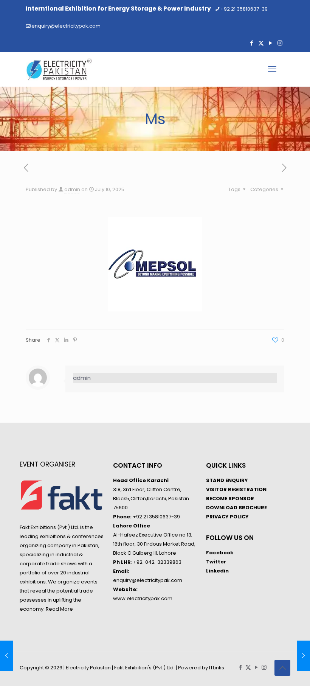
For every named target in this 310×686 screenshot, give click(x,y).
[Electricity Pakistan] (59, 69)
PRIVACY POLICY (227, 516)
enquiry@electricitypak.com (66, 26)
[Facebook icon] (251, 43)
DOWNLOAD (221, 507)
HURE (260, 507)
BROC (245, 507)
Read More (59, 609)
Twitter (216, 561)
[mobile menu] (272, 69)
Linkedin (217, 570)
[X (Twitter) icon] (261, 43)
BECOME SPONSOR (230, 498)
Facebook (219, 552)
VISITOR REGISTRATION (236, 489)
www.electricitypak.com (142, 598)
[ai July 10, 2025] (6, 656)
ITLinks (216, 667)
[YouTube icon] (270, 43)
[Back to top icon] (282, 668)
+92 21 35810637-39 (244, 8)
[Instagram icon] (280, 43)
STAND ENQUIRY (227, 480)
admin (72, 189)
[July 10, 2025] (303, 656)
